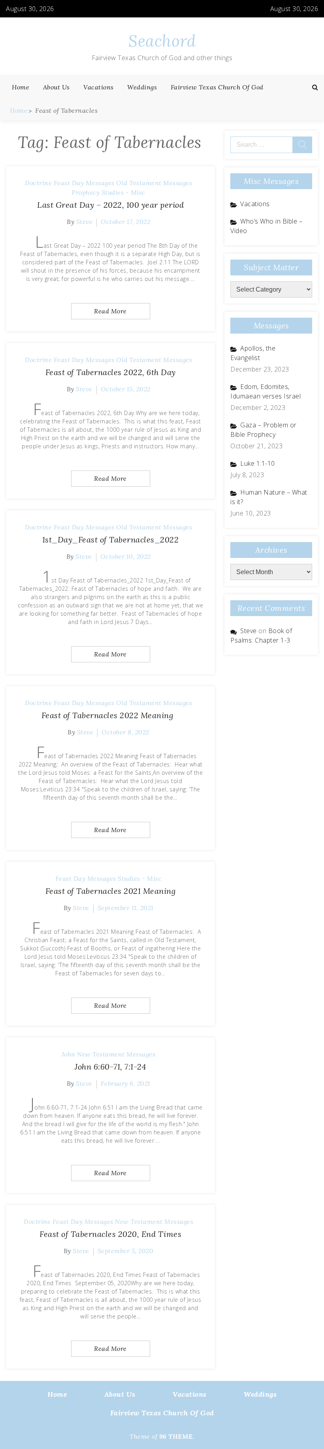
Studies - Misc (123, 192)
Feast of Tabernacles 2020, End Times (110, 1234)
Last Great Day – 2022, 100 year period (110, 205)
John (68, 1054)
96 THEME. (177, 1436)
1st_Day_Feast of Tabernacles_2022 (110, 539)
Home (20, 87)
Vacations (98, 87)
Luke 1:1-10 (257, 463)
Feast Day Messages (84, 183)
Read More (110, 311)
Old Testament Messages (154, 183)
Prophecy (86, 192)
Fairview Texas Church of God (217, 87)
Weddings (142, 87)
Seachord (162, 41)
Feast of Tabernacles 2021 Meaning (110, 891)
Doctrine (38, 183)
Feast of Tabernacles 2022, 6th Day (110, 372)
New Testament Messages (116, 1054)
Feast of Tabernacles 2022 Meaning (110, 715)
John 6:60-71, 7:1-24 (110, 1067)
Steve (84, 222)
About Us (56, 87)
